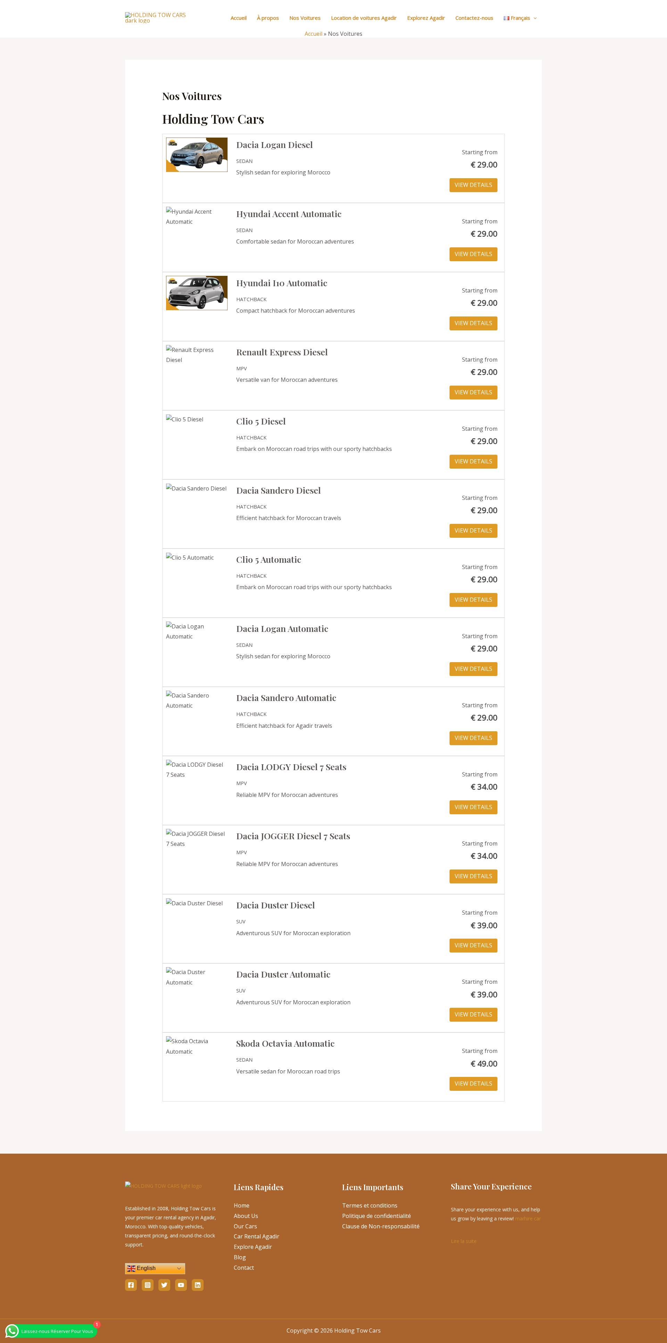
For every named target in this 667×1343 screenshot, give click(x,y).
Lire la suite (464, 1240)
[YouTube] (181, 1285)
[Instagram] (148, 1285)
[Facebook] (131, 1285)
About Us (246, 1216)
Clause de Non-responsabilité (381, 1226)
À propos (268, 17)
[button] (533, 17)
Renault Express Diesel (282, 351)
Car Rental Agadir (256, 1236)
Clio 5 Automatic (268, 559)
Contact (244, 1267)
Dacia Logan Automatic (282, 628)
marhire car (528, 1218)
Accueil (239, 17)
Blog (240, 1257)
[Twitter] (164, 1285)
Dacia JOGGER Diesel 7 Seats (293, 835)
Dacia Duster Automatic (283, 974)
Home (241, 1205)
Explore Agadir (253, 1247)
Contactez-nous (474, 17)
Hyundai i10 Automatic (281, 282)
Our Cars (245, 1226)
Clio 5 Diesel (261, 421)
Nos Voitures (305, 17)
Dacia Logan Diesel (274, 144)
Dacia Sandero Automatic (286, 697)
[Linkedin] (198, 1285)
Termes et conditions (369, 1205)
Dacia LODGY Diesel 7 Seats (291, 766)
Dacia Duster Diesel (275, 905)
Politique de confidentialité (376, 1216)
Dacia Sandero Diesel (278, 490)
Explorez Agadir (426, 17)
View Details (473, 185)
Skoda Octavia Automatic (285, 1043)
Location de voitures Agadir (364, 17)
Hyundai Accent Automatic (288, 213)
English (145, 1268)
